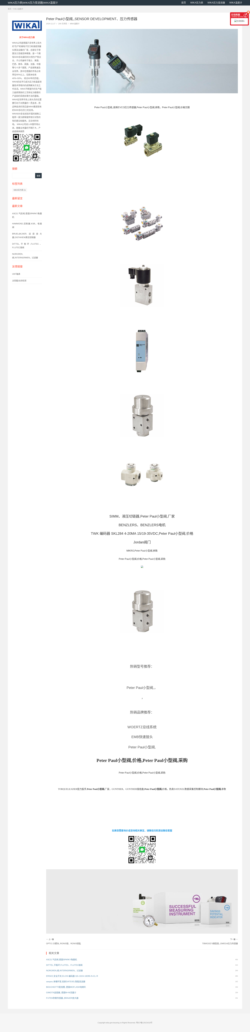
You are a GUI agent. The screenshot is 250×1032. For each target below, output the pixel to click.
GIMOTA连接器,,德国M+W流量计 (61, 992)
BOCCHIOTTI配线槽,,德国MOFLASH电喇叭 (66, 987)
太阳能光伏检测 (19, 280)
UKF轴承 (16, 274)
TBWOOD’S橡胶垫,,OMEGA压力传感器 (220, 943)
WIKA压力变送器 (216, 2)
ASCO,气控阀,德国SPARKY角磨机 (61, 959)
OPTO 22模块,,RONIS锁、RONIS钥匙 (63, 943)
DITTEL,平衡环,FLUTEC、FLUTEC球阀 (64, 965)
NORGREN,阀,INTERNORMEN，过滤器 (64, 970)
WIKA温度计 (235, 2)
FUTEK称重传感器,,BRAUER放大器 (62, 998)
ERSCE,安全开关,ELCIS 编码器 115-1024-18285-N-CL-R (72, 976)
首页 (183, 2)
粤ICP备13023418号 (144, 1023)
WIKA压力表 (196, 2)
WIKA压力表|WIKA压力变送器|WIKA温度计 (33, 2)
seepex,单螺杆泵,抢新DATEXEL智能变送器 (65, 981)
